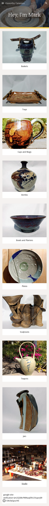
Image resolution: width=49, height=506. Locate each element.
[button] (2, 3)
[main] (24, 14)
